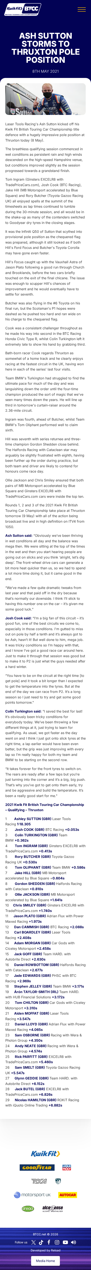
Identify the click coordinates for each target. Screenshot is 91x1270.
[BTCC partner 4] (39, 1181)
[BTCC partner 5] (58, 1181)
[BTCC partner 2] (37, 1167)
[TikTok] (41, 1242)
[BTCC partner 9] (53, 1209)
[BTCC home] (22, 9)
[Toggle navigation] (82, 9)
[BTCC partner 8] (28, 1209)
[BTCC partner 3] (66, 1167)
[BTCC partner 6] (32, 1195)
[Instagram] (57, 1242)
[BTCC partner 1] (45, 1154)
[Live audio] (73, 1242)
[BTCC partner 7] (67, 1195)
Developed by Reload (46, 1250)
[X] (33, 1242)
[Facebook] (48, 1242)
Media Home (45, 1261)
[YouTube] (65, 1242)
